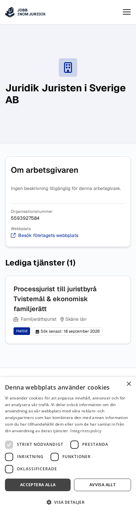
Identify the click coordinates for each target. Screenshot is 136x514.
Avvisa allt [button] (102, 485)
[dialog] (68, 445)
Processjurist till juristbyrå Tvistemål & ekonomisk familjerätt (55, 299)
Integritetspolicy (85, 431)
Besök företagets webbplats (48, 235)
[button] (68, 502)
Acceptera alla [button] (38, 485)
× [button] (128, 384)
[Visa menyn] (127, 12)
